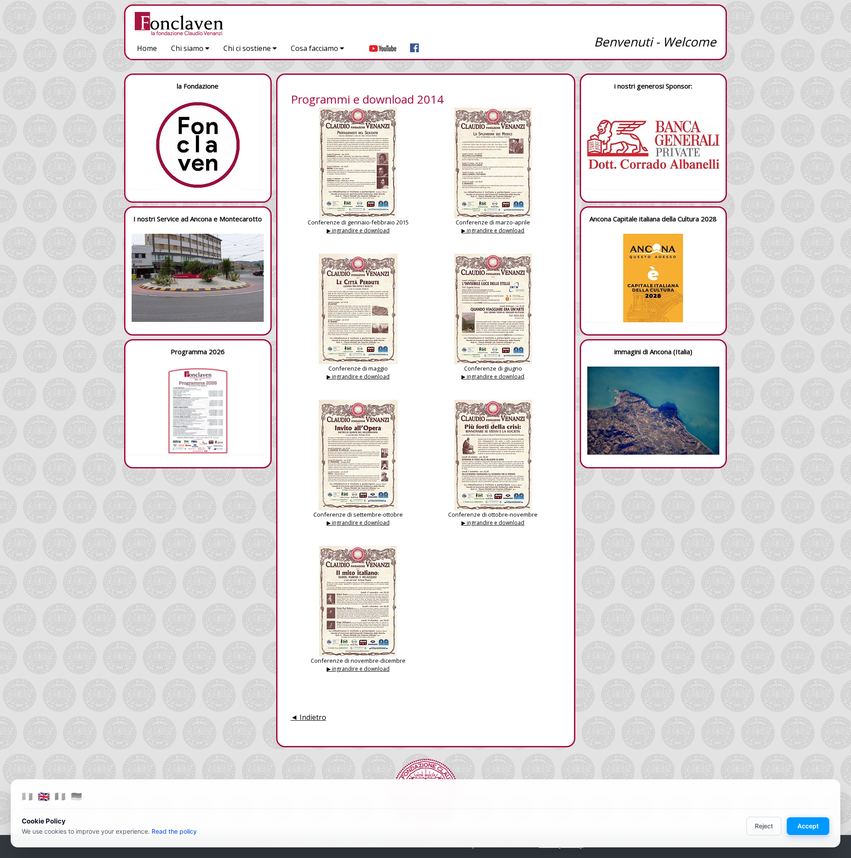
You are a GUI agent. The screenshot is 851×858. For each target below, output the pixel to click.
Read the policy (174, 831)
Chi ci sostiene (248, 48)
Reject (764, 826)
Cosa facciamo (315, 48)
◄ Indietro (308, 717)
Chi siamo (188, 48)
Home (147, 48)
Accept (808, 826)
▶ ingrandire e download (358, 230)
